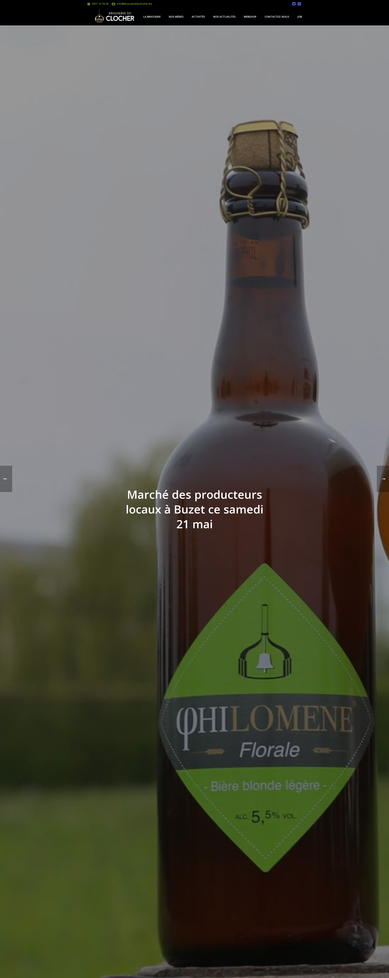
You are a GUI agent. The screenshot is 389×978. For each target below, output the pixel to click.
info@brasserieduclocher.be (134, 3)
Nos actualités (224, 16)
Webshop (250, 16)
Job (299, 16)
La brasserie (152, 16)
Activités (198, 16)
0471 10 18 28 (100, 3)
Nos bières (176, 16)
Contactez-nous (277, 16)
